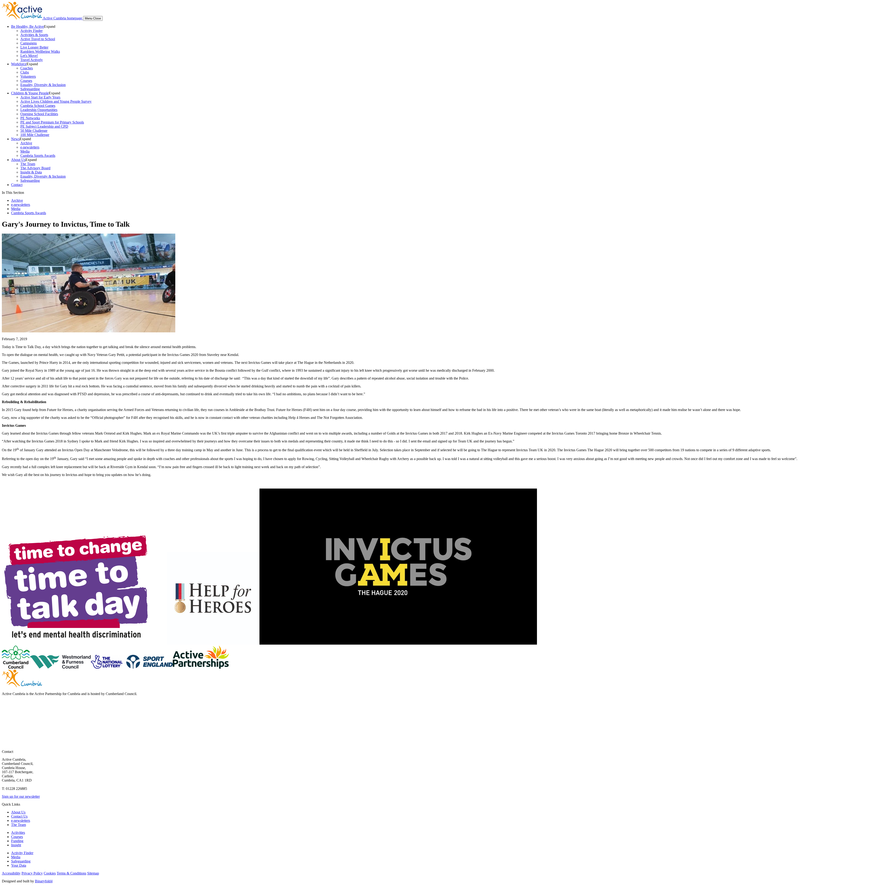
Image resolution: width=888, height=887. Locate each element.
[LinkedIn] (6, 734)
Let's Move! (29, 56)
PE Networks (30, 118)
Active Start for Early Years (40, 97)
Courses (26, 81)
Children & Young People (30, 93)
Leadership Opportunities (38, 110)
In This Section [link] (13, 193)
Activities (18, 832)
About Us (18, 160)
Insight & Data (31, 172)
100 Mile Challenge (34, 135)
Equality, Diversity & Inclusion (43, 85)
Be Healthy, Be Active (27, 26)
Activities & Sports (34, 35)
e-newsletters (29, 147)
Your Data (18, 865)
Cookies (50, 873)
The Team (27, 164)
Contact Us (19, 816)
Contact (16, 185)
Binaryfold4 (43, 881)
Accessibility (11, 873)
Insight (16, 845)
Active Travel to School (37, 39)
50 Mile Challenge (33, 131)
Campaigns (28, 43)
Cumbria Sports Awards (37, 156)
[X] (6, 716)
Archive (26, 143)
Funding (17, 841)
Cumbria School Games (37, 106)
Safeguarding (30, 89)
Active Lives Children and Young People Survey (56, 101)
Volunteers (28, 76)
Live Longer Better (34, 47)
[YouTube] (6, 725)
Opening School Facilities (39, 114)
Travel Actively (31, 60)
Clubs (24, 72)
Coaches (26, 68)
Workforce (19, 64)
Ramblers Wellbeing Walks (40, 51)
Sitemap (93, 873)
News (15, 139)
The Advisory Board (35, 168)
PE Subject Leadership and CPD (44, 126)
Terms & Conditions (71, 873)
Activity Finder (31, 31)
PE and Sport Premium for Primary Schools (52, 122)
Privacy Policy (32, 873)
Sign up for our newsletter (21, 796)
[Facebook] (6, 707)
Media (25, 151)
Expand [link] (49, 26)
